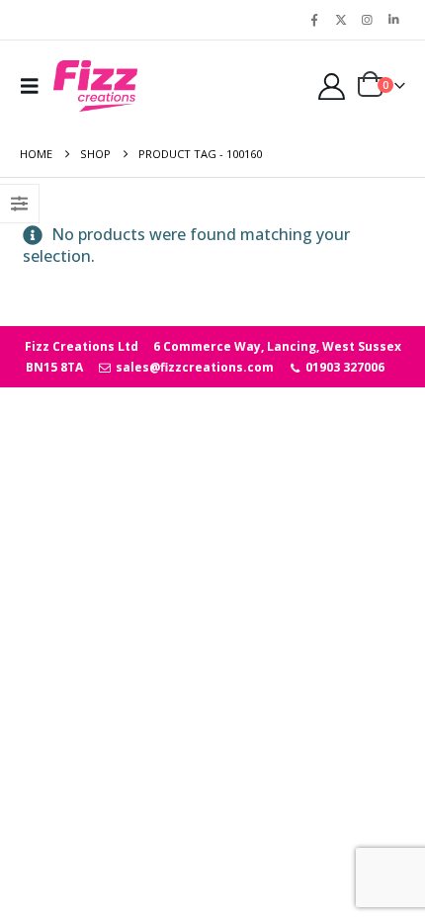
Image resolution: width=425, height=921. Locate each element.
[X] (341, 20)
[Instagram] (367, 20)
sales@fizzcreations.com (193, 367)
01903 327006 (343, 367)
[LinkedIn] (393, 20)
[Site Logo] (95, 86)
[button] (34, 86)
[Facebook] (314, 20)
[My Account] (331, 86)
